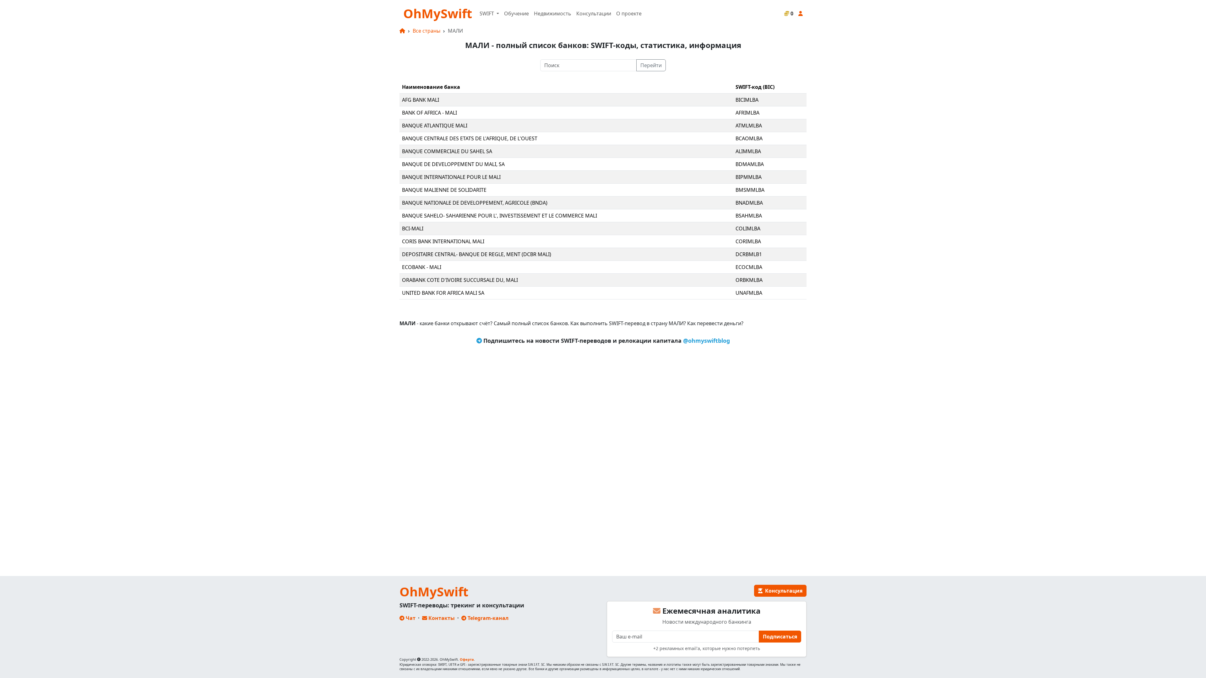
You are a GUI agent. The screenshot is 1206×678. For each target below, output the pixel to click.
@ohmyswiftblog (706, 340)
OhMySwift (437, 13)
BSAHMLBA (749, 215)
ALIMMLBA (748, 151)
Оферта (467, 659)
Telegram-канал (487, 618)
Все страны (426, 30)
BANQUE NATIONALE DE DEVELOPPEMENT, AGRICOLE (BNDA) (474, 202)
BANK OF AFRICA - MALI (429, 112)
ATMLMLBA (749, 125)
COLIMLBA (748, 228)
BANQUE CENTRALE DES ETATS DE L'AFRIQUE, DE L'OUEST (469, 138)
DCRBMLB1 (749, 254)
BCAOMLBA (749, 138)
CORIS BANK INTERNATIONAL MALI (443, 241)
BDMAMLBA (750, 164)
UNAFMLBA (749, 292)
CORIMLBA (748, 241)
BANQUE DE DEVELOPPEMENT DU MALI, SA (453, 164)
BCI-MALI (412, 228)
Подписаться (780, 636)
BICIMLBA (747, 99)
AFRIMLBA (747, 112)
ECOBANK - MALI (421, 267)
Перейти (651, 65)
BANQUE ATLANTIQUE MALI (434, 125)
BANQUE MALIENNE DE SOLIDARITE (444, 189)
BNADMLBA (749, 202)
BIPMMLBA (749, 177)
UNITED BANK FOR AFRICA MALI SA (443, 292)
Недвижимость (552, 13)
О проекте (629, 13)
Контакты (441, 618)
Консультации (593, 13)
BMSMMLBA (750, 189)
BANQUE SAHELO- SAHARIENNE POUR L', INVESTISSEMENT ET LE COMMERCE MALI (499, 215)
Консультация (782, 590)
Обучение (516, 13)
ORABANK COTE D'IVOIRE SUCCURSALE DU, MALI (460, 280)
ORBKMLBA (749, 280)
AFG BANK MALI (420, 99)
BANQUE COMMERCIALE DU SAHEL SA (447, 151)
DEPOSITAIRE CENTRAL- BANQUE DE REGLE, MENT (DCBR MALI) (476, 254)
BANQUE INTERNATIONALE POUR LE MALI (451, 177)
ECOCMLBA (749, 267)
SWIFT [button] (487, 13)
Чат (410, 618)
